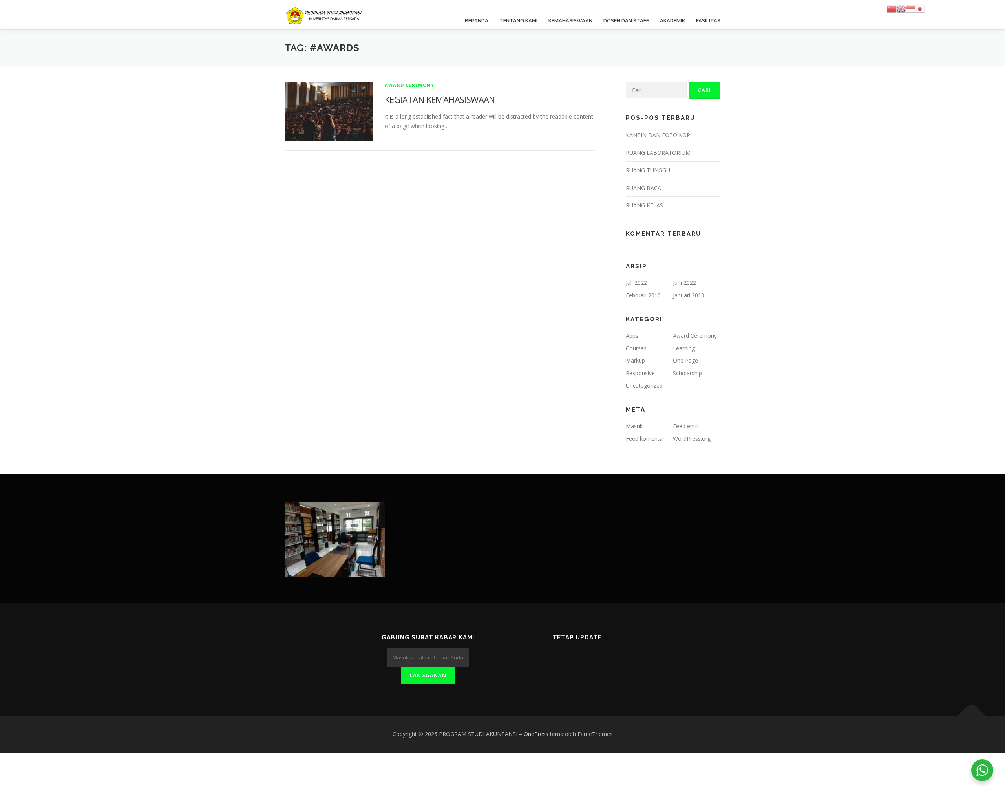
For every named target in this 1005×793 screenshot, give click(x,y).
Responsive (640, 373)
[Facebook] (567, 658)
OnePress (536, 734)
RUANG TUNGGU (648, 170)
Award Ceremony (409, 85)
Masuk (634, 426)
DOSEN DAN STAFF (626, 21)
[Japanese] (920, 8)
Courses (636, 348)
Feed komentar (645, 438)
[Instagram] (605, 658)
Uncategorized (644, 385)
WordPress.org (692, 438)
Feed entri (685, 426)
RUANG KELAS (644, 205)
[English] (901, 8)
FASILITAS (708, 21)
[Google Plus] (586, 658)
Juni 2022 (684, 282)
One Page (685, 360)
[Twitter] (548, 658)
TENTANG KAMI (518, 21)
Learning (684, 348)
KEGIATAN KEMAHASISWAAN (440, 99)
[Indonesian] (910, 8)
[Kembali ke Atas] (972, 716)
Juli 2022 (636, 282)
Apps (632, 335)
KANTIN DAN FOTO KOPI (659, 135)
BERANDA (476, 21)
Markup (635, 360)
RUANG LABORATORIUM (658, 152)
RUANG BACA (643, 188)
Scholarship (687, 373)
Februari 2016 (643, 295)
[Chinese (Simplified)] (891, 8)
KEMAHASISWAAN (570, 21)
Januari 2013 (688, 295)
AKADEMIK (672, 21)
